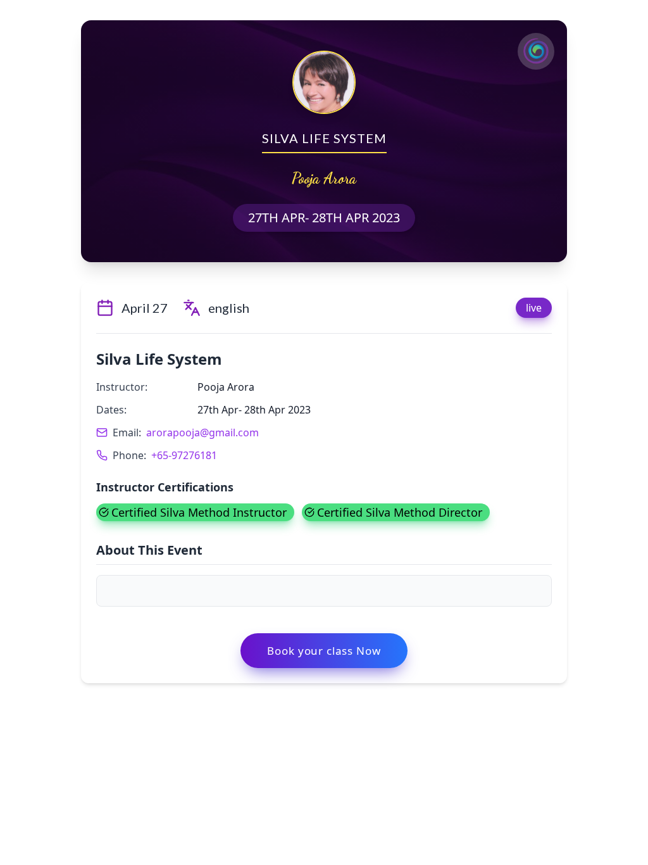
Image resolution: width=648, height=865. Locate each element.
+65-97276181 (184, 455)
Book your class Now (323, 650)
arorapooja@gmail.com (202, 432)
